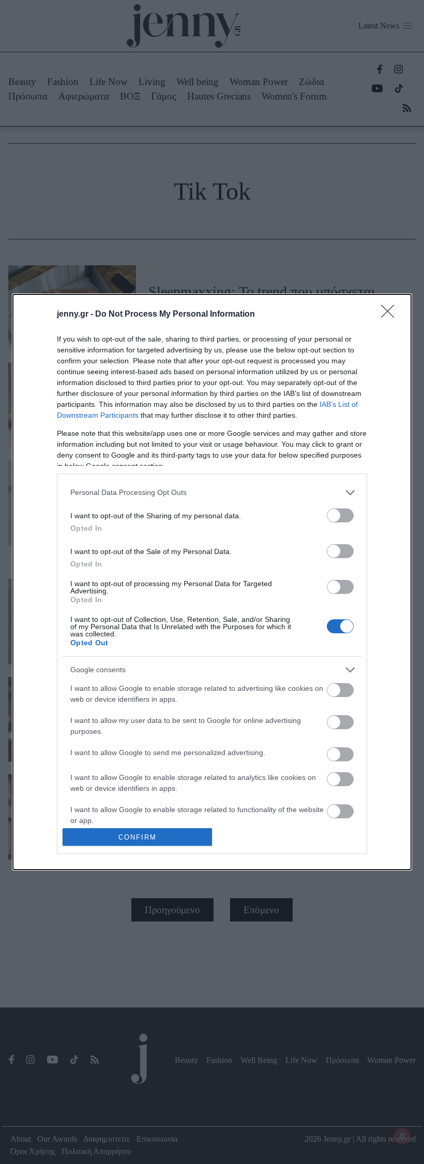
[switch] (340, 515)
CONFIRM (137, 837)
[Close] (391, 314)
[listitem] (212, 492)
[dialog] (212, 582)
